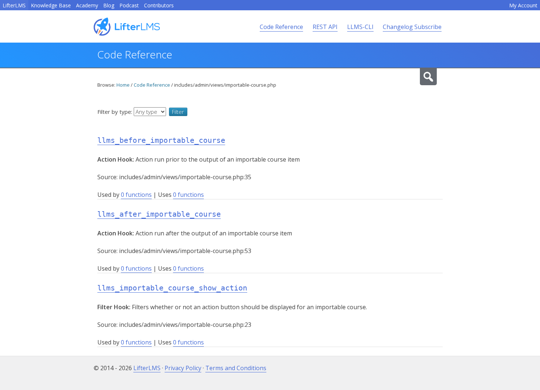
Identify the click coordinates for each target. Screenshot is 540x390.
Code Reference (281, 27)
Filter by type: (115, 111)
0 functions (136, 195)
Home (123, 85)
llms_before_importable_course (161, 140)
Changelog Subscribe (412, 27)
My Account (523, 5)
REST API (325, 27)
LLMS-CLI (360, 27)
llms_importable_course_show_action (172, 288)
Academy (87, 5)
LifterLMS (14, 5)
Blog (108, 5)
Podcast (129, 5)
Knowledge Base (51, 5)
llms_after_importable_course (159, 214)
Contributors (159, 5)
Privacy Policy (183, 368)
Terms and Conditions (235, 368)
